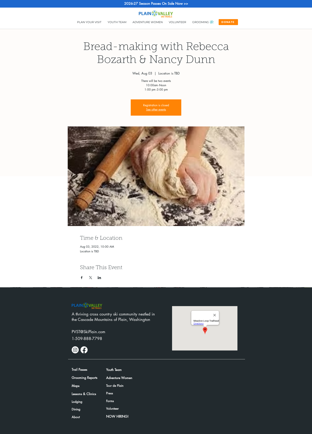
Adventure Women (119, 378)
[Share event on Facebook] (81, 277)
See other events (156, 109)
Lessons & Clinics (84, 394)
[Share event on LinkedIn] (99, 277)
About (76, 417)
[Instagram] (75, 349)
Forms (110, 401)
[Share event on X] (90, 277)
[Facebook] (84, 349)
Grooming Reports (84, 377)
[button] (89, 21)
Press (109, 393)
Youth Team (114, 369)
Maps (75, 385)
